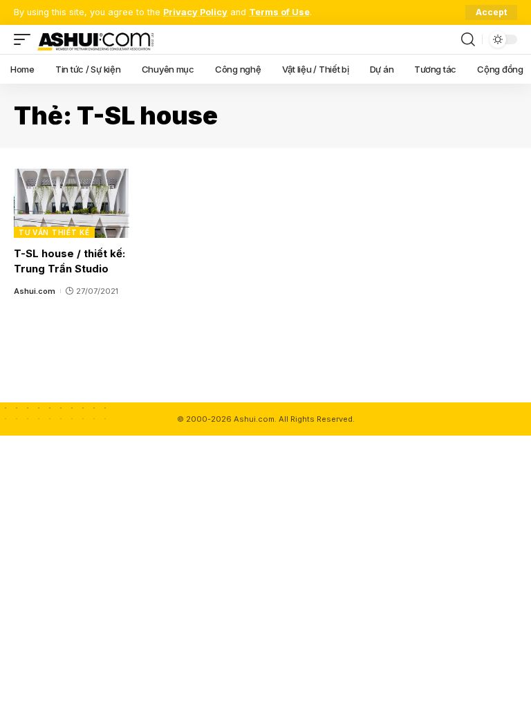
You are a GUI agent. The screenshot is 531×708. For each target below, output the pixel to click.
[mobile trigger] (25, 39)
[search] (468, 39)
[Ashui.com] (95, 39)
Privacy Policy (195, 12)
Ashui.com (34, 291)
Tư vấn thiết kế (54, 232)
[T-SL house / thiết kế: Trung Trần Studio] (71, 203)
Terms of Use (279, 12)
